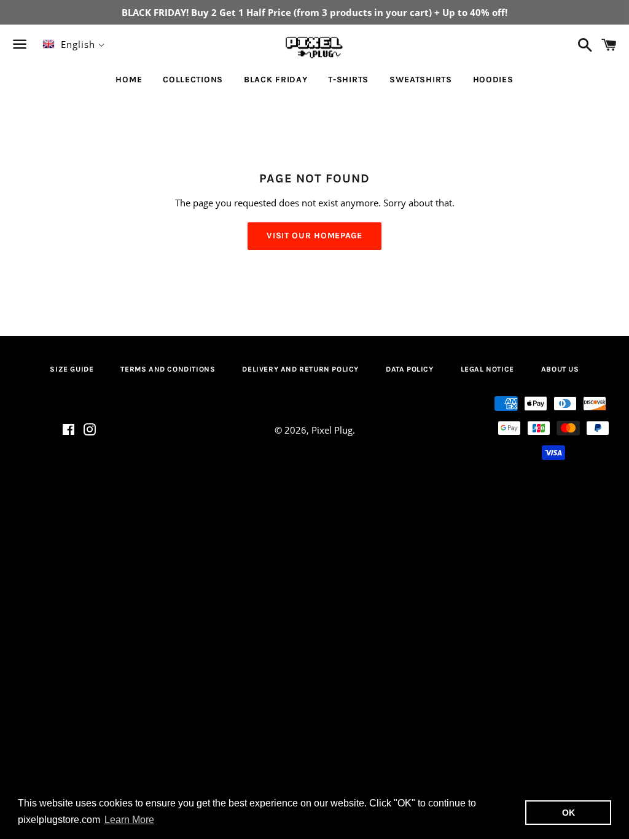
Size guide (71, 369)
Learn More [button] (129, 819)
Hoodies (493, 79)
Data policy (410, 369)
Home (128, 79)
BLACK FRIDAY (275, 79)
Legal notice (487, 369)
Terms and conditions (167, 369)
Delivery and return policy (300, 369)
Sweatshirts (420, 79)
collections (193, 79)
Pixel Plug (332, 430)
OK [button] (568, 813)
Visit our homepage (314, 235)
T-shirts (348, 79)
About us (560, 369)
